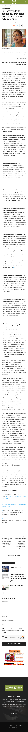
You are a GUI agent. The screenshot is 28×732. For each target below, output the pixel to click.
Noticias (7, 5)
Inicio (3, 5)
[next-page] (5, 593)
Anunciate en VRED (18, 725)
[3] (8, 336)
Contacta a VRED (8, 725)
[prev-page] (3, 593)
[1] (21, 109)
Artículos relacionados (8, 563)
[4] (22, 348)
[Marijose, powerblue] (5, 569)
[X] (6, 25)
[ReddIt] (13, 25)
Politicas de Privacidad (14, 727)
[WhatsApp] (10, 25)
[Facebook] (3, 25)
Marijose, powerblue (16, 567)
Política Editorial (20, 724)
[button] (2, 2)
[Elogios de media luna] (5, 587)
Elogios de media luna (16, 585)
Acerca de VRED (12, 724)
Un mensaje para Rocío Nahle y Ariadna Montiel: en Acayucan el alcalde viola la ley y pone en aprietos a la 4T (18, 578)
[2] (13, 267)
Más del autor (19, 563)
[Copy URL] (21, 25)
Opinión (12, 5)
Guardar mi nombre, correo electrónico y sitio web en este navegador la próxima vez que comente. (14, 630)
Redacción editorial (7, 22)
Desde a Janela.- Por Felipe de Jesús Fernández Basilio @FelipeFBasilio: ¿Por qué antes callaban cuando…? (7, 542)
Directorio (5, 724)
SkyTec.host (22, 730)
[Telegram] (17, 25)
